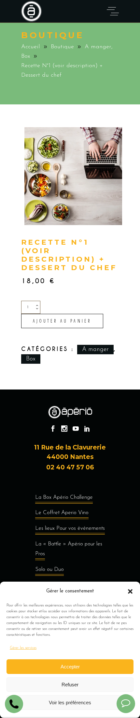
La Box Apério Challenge (64, 497)
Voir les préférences (70, 702)
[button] (130, 591)
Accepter (70, 666)
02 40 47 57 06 (70, 467)
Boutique (62, 47)
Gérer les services (23, 648)
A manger (98, 47)
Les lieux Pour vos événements (70, 528)
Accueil (30, 47)
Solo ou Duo (49, 569)
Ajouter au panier (62, 321)
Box (25, 56)
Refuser (70, 684)
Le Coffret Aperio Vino (62, 512)
